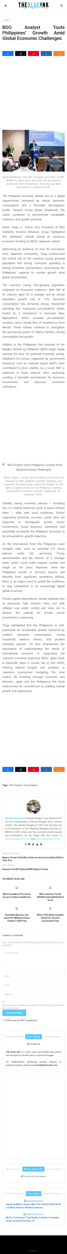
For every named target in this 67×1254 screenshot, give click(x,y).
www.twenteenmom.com (18, 838)
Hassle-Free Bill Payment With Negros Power (25, 869)
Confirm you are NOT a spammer (20, 1020)
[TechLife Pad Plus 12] (33, 1214)
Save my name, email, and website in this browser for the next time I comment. (33, 1006)
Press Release (31, 785)
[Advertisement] (33, 93)
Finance (7, 20)
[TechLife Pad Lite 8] (33, 1201)
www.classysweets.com (48, 838)
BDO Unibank (15, 785)
